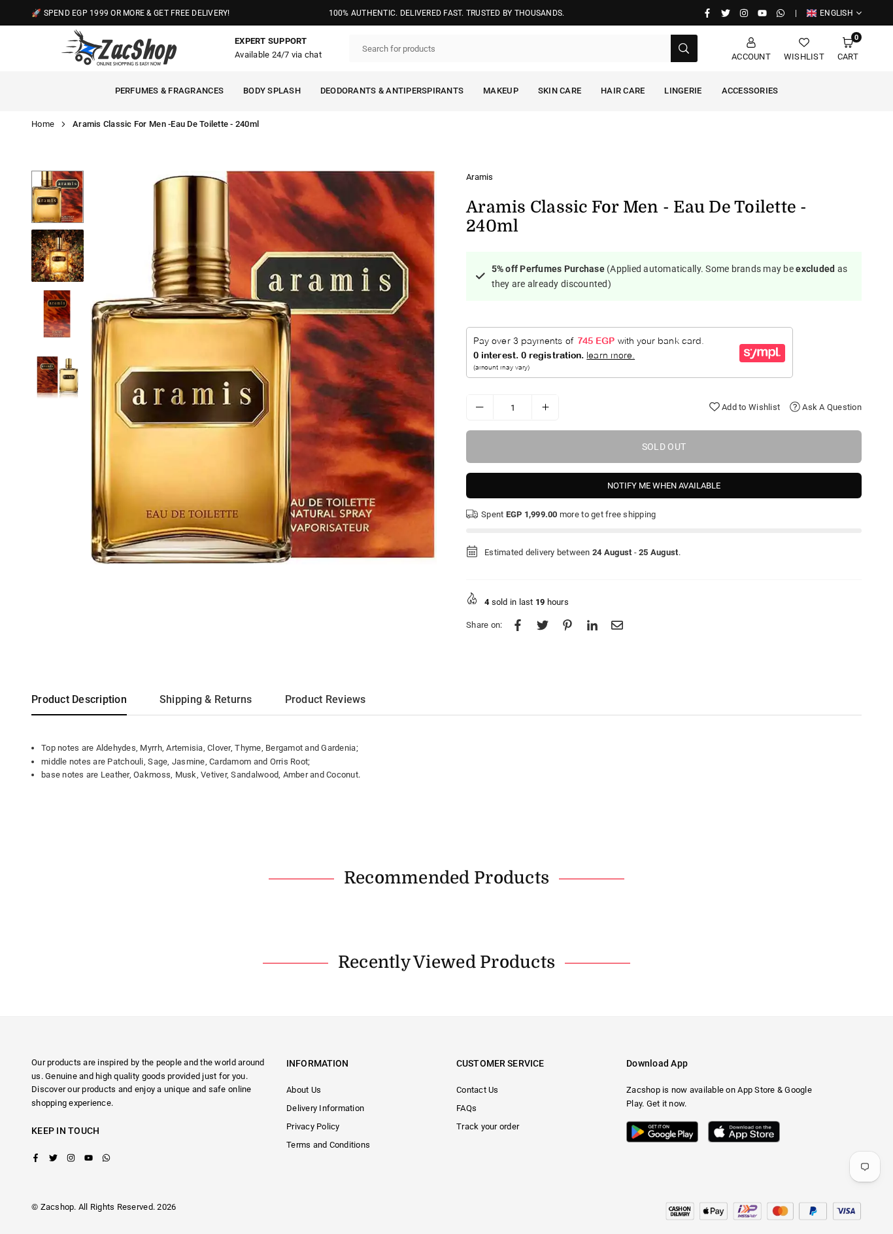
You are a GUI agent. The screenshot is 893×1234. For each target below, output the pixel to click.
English (836, 13)
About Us (303, 1090)
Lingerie (682, 90)
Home (42, 124)
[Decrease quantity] (480, 406)
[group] (263, 367)
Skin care (559, 90)
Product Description (79, 699)
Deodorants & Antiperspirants (391, 90)
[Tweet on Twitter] (542, 625)
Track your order (487, 1126)
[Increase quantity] (545, 406)
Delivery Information (325, 1108)
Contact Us (477, 1090)
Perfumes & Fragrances (169, 90)
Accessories (750, 90)
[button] (848, 48)
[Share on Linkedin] (592, 625)
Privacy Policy (313, 1126)
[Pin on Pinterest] (567, 625)
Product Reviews (325, 699)
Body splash (272, 90)
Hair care (623, 90)
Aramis (480, 177)
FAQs (466, 1108)
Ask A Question (831, 406)
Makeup (500, 90)
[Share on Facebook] (517, 625)
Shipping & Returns (206, 699)
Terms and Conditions (328, 1145)
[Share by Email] (617, 625)
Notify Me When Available (663, 485)
